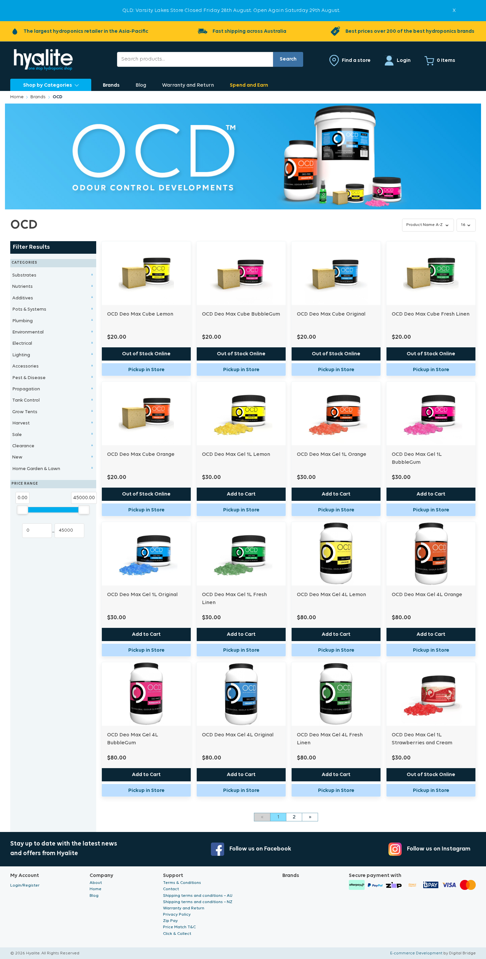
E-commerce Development (416, 953)
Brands (111, 85)
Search (288, 59)
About (96, 883)
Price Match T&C (179, 927)
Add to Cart (241, 494)
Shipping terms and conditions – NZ (197, 902)
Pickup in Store (146, 369)
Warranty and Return (188, 85)
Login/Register (25, 885)
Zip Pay (170, 921)
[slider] (22, 509)
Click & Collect (177, 934)
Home (16, 97)
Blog (141, 85)
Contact (171, 889)
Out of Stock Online (146, 354)
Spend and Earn (249, 85)
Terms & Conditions (182, 883)
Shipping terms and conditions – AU (197, 896)
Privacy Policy (177, 914)
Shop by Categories (47, 85)
